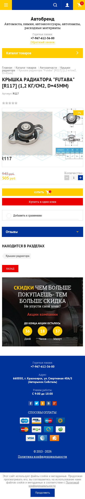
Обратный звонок (43, 42)
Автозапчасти (48, 67)
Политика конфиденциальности (42, 457)
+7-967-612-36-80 (42, 38)
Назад (10, 268)
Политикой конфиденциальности (54, 484)
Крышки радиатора (17, 255)
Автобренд (42, 19)
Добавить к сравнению (27, 215)
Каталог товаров (26, 67)
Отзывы (12, 231)
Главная (7, 67)
